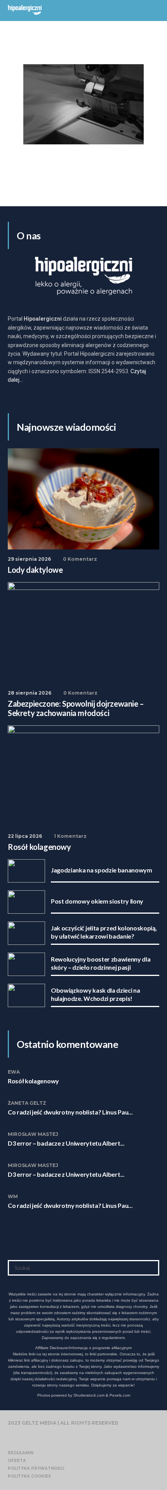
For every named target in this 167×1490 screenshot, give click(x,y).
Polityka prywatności (36, 1468)
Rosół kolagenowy (33, 1081)
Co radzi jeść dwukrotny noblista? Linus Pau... (70, 1112)
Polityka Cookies (29, 1476)
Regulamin (20, 1452)
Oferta (17, 1460)
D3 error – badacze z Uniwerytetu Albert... (66, 1143)
